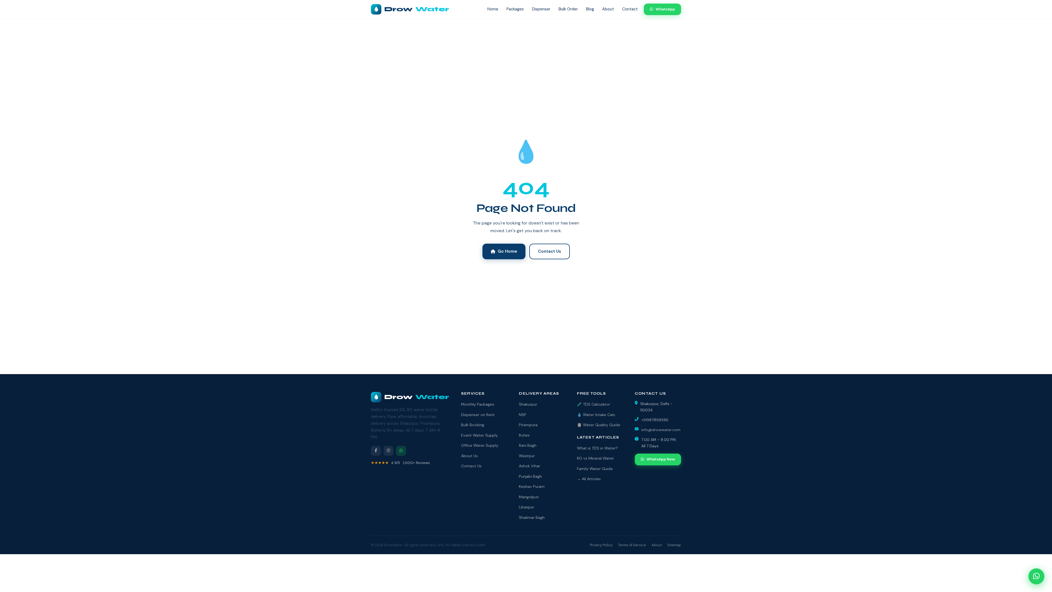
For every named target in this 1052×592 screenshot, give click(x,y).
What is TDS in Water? (597, 448)
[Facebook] (376, 451)
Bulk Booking (472, 424)
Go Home (507, 251)
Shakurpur (528, 404)
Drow (416, 9)
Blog (590, 9)
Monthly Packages (477, 404)
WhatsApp (665, 9)
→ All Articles (589, 478)
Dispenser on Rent (478, 414)
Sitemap (674, 545)
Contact (630, 9)
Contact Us (549, 251)
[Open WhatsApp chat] (1036, 576)
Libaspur (526, 507)
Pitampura (528, 424)
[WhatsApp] (401, 451)
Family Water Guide (595, 468)
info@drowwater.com (661, 429)
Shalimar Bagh (532, 517)
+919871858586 (654, 419)
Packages (515, 9)
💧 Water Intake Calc (596, 414)
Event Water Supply (479, 435)
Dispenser (541, 9)
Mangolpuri (529, 496)
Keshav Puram (532, 486)
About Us (469, 455)
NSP (522, 414)
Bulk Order (568, 9)
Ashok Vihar (529, 465)
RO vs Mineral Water (595, 458)
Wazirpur (527, 455)
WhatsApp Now (661, 459)
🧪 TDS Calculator (593, 404)
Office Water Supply (479, 445)
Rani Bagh (527, 445)
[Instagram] (388, 451)
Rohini (524, 435)
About (608, 9)
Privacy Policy (601, 545)
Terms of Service (632, 545)
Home (492, 9)
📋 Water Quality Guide (598, 424)
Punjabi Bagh (530, 476)
